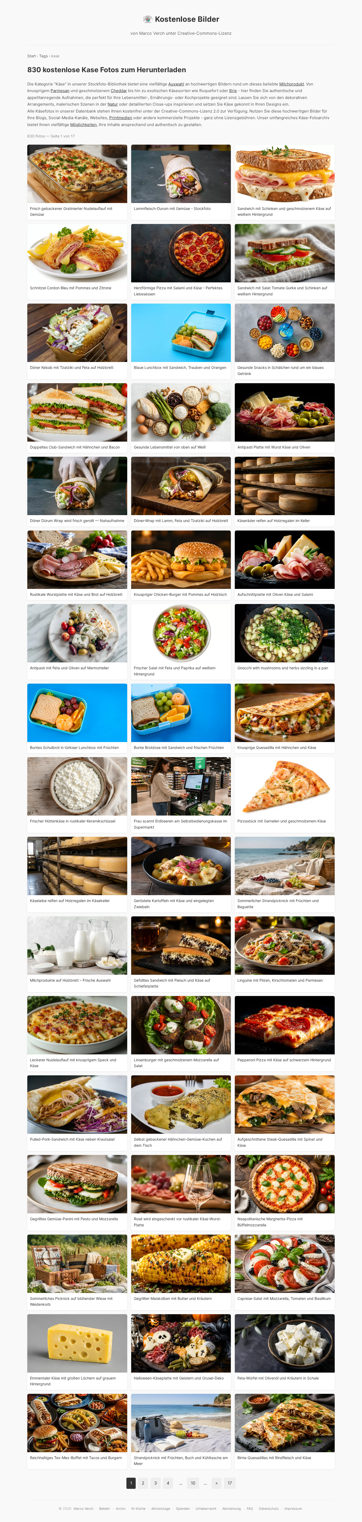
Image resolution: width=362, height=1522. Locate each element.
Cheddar (119, 90)
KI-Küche (138, 1509)
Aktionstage (160, 1509)
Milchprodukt (291, 84)
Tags (43, 56)
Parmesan (60, 90)
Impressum (293, 1509)
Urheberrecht (206, 1509)
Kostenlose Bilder (187, 19)
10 (193, 1483)
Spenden (183, 1509)
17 (230, 1483)
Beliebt (104, 1509)
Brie (233, 90)
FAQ (250, 1509)
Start (31, 56)
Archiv (121, 1509)
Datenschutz (269, 1509)
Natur (113, 104)
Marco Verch (83, 1509)
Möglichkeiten (83, 124)
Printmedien (120, 117)
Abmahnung (231, 1509)
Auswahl (176, 84)
